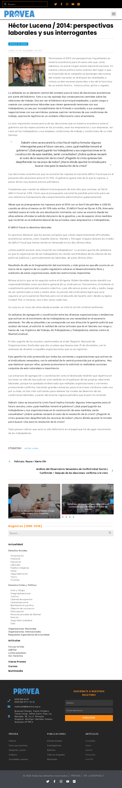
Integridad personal (20, 593)
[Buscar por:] (61, 533)
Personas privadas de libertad (26, 614)
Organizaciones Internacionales (24, 631)
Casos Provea (17, 661)
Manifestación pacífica (22, 605)
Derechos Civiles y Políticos (22, 584)
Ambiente (15, 558)
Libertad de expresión (22, 599)
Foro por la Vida (16, 646)
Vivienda (15, 579)
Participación (17, 611)
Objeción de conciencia (22, 608)
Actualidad (15, 544)
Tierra (14, 576)
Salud (13, 570)
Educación (16, 561)
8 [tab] (73, 517)
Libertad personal (19, 602)
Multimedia (15, 670)
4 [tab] (59, 517)
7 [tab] (69, 517)
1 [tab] (48, 517)
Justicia (14, 596)
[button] (114, 14)
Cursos (12, 666)
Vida (13, 623)
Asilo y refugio (18, 590)
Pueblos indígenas (20, 567)
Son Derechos (15, 655)
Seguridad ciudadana (21, 620)
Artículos (14, 640)
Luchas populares (17, 652)
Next (112, 501)
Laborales (16, 564)
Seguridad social (19, 573)
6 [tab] (66, 517)
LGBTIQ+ (12, 649)
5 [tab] (62, 517)
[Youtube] (73, 4)
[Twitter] (55, 4)
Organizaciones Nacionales (22, 628)
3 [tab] (55, 517)
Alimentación (17, 555)
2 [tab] (52, 517)
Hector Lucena (31, 448)
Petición (15, 617)
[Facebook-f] (61, 4)
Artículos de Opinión (18, 44)
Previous (10, 501)
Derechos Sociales (17, 550)
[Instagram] (67, 4)
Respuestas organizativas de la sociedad (28, 634)
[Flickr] (78, 4)
